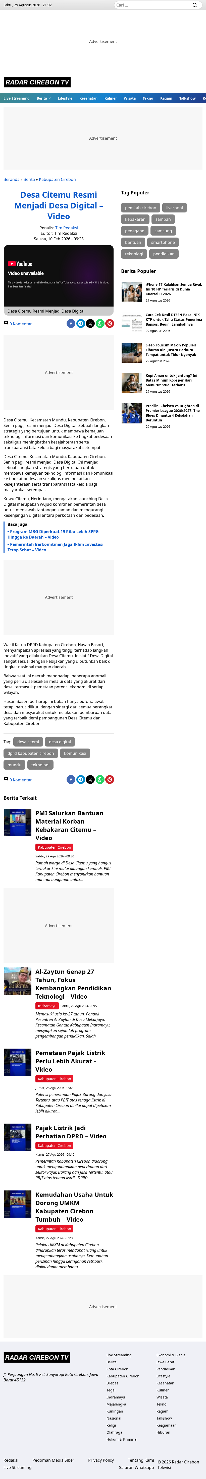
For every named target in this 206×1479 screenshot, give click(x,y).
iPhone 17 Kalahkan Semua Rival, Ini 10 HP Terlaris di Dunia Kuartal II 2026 (174, 289)
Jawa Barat (165, 1362)
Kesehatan (88, 98)
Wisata (130, 98)
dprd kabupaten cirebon (31, 753)
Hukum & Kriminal (122, 1439)
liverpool (174, 207)
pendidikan (164, 254)
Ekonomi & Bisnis (171, 1355)
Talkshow (187, 98)
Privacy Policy (101, 1460)
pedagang (134, 231)
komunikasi (75, 753)
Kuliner (111, 98)
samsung (163, 231)
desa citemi (28, 742)
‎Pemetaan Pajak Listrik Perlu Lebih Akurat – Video (70, 1061)
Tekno (148, 98)
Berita (42, 98)
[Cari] (194, 5)
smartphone (163, 242)
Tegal (111, 1390)
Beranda (12, 179)
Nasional (114, 1418)
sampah (163, 219)
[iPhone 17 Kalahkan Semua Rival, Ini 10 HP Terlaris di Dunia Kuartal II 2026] (132, 292)
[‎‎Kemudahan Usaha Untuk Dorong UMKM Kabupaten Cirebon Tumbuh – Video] (17, 1204)
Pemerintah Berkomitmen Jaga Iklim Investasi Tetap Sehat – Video (56, 547)
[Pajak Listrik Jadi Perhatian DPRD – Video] (17, 1137)
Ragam (166, 98)
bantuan (133, 242)
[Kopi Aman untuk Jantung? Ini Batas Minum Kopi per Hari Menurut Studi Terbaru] (132, 383)
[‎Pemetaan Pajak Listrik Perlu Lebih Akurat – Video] (17, 1062)
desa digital (60, 742)
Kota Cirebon (117, 1369)
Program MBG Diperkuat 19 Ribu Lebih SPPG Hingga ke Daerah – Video (53, 534)
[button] (44, 98)
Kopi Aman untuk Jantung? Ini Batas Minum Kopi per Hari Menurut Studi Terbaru (171, 380)
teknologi (40, 765)
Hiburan (163, 1432)
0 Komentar (20, 324)
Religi (111, 1425)
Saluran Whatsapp (136, 1467)
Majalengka (116, 1404)
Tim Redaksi (66, 228)
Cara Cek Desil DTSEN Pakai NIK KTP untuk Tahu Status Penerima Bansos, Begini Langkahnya (174, 319)
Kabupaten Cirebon (57, 179)
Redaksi (11, 1460)
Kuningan (115, 1411)
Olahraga (114, 1432)
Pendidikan (166, 1369)
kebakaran (135, 219)
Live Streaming (17, 98)
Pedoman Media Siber (53, 1460)
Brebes (112, 1383)
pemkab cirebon (140, 207)
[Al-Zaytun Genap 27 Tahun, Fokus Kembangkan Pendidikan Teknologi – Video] (17, 981)
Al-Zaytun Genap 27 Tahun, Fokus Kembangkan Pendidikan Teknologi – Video (73, 983)
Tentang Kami (141, 1460)
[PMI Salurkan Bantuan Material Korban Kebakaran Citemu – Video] (17, 822)
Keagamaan (167, 1425)
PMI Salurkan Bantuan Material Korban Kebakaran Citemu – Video (69, 825)
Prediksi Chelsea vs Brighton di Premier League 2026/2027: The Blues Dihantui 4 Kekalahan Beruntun (173, 412)
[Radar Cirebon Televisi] (37, 83)
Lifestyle (65, 98)
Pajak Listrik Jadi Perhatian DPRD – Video (71, 1132)
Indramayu (47, 1005)
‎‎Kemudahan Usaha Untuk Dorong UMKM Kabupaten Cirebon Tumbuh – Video (74, 1206)
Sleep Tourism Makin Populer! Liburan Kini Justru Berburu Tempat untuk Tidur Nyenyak (171, 350)
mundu (14, 765)
